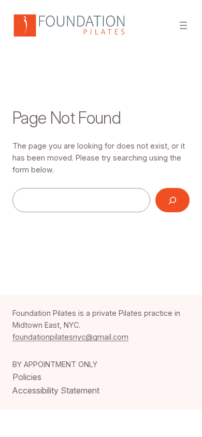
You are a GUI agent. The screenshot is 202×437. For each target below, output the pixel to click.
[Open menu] (183, 25)
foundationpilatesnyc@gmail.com (70, 336)
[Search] (172, 200)
